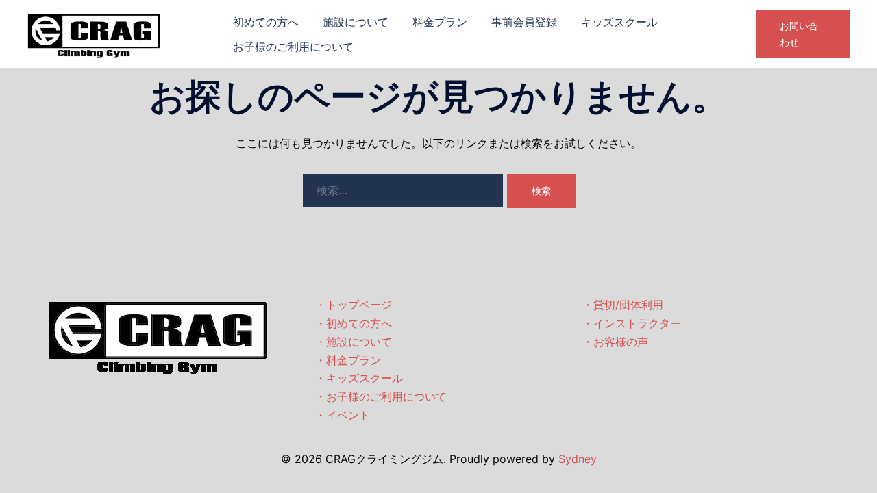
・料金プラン (348, 360)
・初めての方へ (353, 323)
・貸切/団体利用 (622, 305)
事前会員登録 (524, 22)
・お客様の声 (615, 342)
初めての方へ (266, 22)
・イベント (342, 415)
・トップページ (353, 305)
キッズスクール (619, 22)
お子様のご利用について (293, 46)
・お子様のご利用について (381, 396)
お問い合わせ (799, 34)
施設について (355, 22)
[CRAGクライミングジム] (93, 33)
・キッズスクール (359, 378)
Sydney (577, 459)
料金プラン (439, 22)
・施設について (353, 342)
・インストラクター (631, 323)
